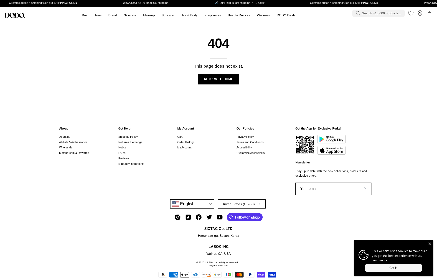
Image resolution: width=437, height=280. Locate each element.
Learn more (380, 260)
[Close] (430, 243)
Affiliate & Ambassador (73, 142)
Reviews (123, 158)
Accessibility (244, 147)
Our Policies (245, 128)
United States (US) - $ (238, 204)
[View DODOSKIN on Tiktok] (188, 217)
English (187, 203)
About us (64, 136)
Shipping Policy (128, 136)
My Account (185, 128)
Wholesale (65, 147)
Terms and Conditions (250, 142)
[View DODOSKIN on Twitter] (209, 217)
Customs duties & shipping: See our (43, 3)
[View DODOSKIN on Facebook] (198, 217)
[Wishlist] (410, 13)
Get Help (124, 128)
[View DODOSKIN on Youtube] (219, 217)
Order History (185, 142)
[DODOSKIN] (15, 15)
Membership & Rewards (74, 153)
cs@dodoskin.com (218, 265)
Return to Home (218, 79)
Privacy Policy (245, 136)
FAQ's (121, 153)
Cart (180, 136)
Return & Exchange (130, 142)
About (63, 128)
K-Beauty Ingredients (131, 163)
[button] (212, 15)
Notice (122, 147)
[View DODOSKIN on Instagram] (177, 217)
